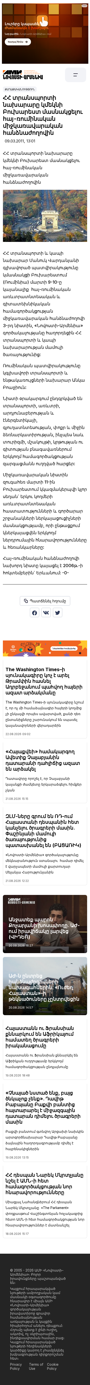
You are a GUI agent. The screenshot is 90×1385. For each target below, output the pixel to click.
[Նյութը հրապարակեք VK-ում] (46, 612)
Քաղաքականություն (20, 89)
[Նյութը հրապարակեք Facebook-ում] (34, 612)
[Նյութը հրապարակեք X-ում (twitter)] (57, 612)
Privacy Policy (16, 1366)
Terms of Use (36, 1366)
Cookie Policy (53, 1366)
